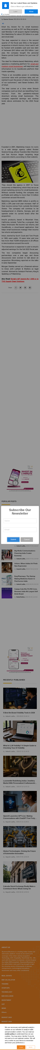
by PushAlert (6, 12)
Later (22, 10)
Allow (33, 10)
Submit (13, 539)
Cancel (27, 539)
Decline (30, 1047)
